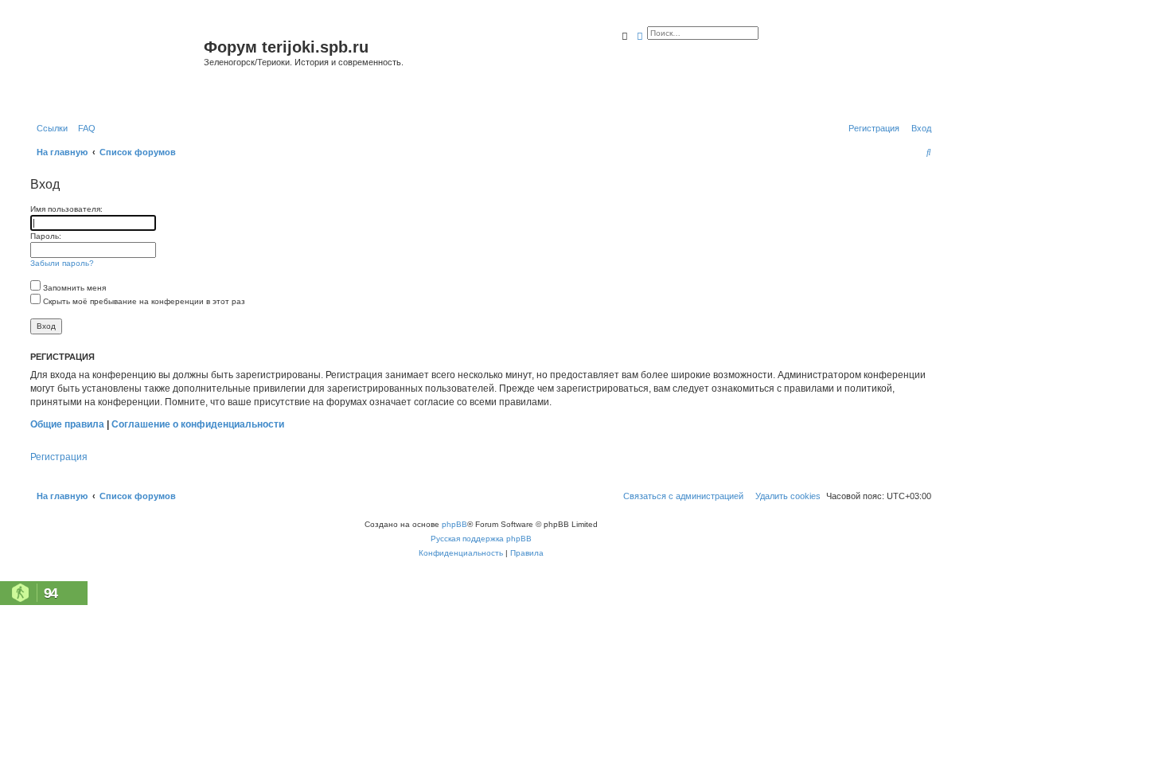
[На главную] (115, 66)
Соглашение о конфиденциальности (197, 424)
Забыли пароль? (62, 263)
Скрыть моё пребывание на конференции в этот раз (143, 301)
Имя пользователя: (66, 209)
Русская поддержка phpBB (481, 538)
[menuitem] (84, 128)
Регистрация (59, 457)
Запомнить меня (73, 287)
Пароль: (45, 236)
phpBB (454, 524)
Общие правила (67, 424)
